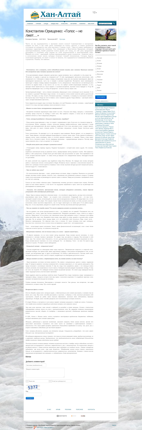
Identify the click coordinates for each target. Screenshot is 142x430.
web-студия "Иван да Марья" (45, 427)
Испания (99, 63)
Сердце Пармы (106, 111)
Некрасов (111, 108)
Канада (99, 66)
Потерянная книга (100, 144)
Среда (46, 23)
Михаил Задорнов (104, 128)
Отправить (29, 398)
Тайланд (99, 82)
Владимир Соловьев (106, 113)
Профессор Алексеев (105, 148)
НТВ (96, 135)
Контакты (91, 409)
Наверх (114, 425)
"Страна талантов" (110, 134)
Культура (64, 23)
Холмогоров (99, 109)
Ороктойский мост (106, 118)
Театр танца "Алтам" (104, 135)
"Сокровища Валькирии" (102, 125)
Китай (98, 69)
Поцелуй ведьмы (100, 134)
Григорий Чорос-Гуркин (109, 146)
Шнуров (106, 108)
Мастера (91, 23)
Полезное (79, 409)
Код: (27, 391)
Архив (58, 409)
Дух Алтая (104, 120)
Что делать (107, 142)
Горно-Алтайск (99, 108)
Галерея (82, 23)
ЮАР (98, 88)
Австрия (99, 58)
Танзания (99, 79)
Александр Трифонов (107, 139)
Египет (99, 60)
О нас (49, 409)
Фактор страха (99, 116)
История (74, 23)
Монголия (100, 74)
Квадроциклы (108, 116)
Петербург (98, 141)
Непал (99, 77)
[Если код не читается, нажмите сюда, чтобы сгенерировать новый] (33, 387)
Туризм (38, 23)
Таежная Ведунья (108, 132)
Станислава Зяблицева (108, 121)
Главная (30, 23)
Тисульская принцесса (102, 127)
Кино (104, 109)
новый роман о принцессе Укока (104, 123)
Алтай (112, 115)
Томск (97, 148)
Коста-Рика (100, 71)
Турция (99, 85)
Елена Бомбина (103, 130)
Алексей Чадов (105, 115)
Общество (54, 23)
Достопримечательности (109, 141)
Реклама (68, 409)
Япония (99, 90)
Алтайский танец (106, 137)
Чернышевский (99, 142)
